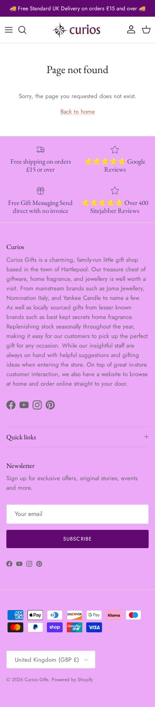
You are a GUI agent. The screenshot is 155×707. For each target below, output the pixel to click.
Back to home (77, 111)
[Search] (26, 30)
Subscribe (77, 539)
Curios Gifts (36, 679)
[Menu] (8, 30)
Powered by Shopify (72, 679)
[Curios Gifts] (77, 30)
